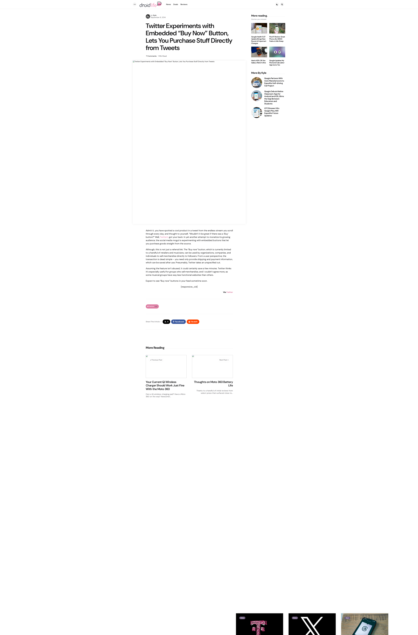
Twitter (229, 292)
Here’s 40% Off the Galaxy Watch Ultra (258, 61)
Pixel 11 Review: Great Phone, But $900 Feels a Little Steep (277, 39)
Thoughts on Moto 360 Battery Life (213, 383)
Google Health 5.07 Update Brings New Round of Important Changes (258, 40)
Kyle (154, 15)
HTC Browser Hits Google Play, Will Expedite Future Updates (271, 112)
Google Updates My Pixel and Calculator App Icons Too (276, 62)
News (242, 618)
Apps (347, 618)
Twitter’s (164, 237)
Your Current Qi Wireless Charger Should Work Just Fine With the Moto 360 (165, 385)
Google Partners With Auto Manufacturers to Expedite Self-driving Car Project (274, 82)
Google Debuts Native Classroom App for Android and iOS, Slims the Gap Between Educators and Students (274, 97)
